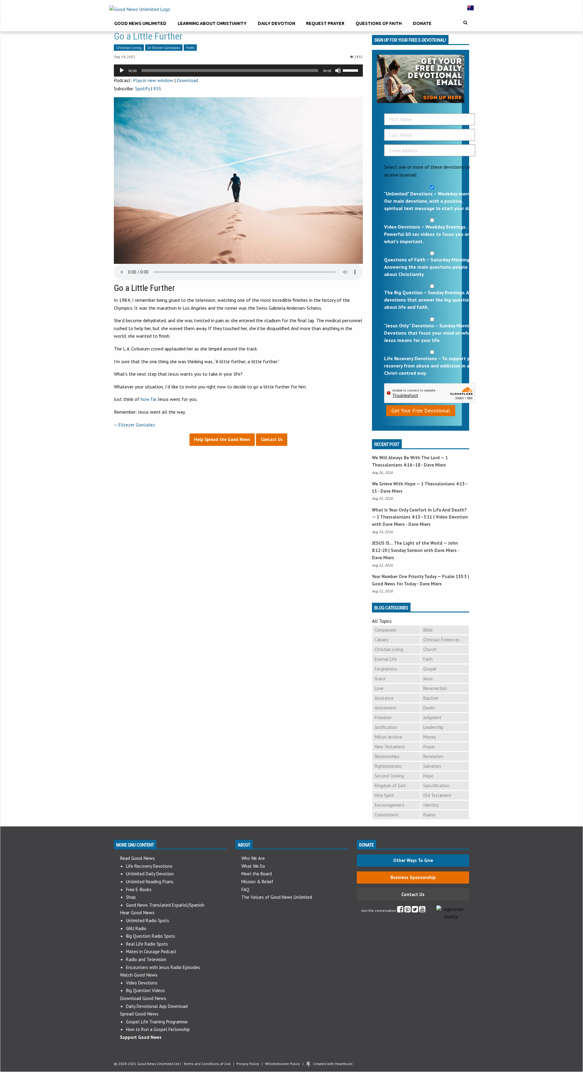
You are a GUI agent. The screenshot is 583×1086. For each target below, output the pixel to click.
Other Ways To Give (413, 860)
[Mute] (338, 70)
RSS (157, 88)
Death (429, 708)
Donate (422, 23)
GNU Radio (136, 928)
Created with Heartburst (333, 1063)
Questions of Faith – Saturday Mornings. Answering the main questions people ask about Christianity (430, 267)
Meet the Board (256, 874)
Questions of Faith (379, 23)
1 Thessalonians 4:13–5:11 (404, 517)
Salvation (432, 766)
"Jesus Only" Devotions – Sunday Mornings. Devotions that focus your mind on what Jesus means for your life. (431, 332)
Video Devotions (142, 983)
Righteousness (388, 766)
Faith (190, 47)
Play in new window (153, 80)
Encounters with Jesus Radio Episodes (163, 967)
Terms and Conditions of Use (207, 1063)
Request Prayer (325, 23)
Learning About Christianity (212, 23)
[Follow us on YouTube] (422, 910)
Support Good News (141, 1037)
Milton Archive (388, 737)
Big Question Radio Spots (150, 936)
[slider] (351, 69)
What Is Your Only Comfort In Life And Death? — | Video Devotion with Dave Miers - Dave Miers (420, 517)
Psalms (429, 815)
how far (149, 399)
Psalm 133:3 (454, 576)
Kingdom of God (390, 785)
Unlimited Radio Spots (147, 920)
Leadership (433, 727)
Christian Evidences (441, 640)
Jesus (428, 678)
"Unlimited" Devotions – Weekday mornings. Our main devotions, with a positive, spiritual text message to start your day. (432, 201)
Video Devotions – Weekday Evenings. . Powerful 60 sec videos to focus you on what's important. (427, 234)
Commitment (387, 815)
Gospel (429, 669)
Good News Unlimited (140, 23)
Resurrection (435, 688)
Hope (428, 776)
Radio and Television (146, 959)
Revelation (433, 756)
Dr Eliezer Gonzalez (164, 47)
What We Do (253, 866)
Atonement (385, 708)
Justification (386, 727)
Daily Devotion (276, 23)
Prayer (429, 747)
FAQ (245, 889)
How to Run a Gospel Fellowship (158, 1029)
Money (429, 737)
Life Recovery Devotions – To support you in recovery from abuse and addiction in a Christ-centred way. (432, 365)
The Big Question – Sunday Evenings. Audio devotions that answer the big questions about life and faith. (431, 299)
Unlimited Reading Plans (149, 881)
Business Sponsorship (413, 877)
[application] (238, 70)
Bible (428, 630)
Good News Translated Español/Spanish (165, 905)
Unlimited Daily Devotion (150, 874)
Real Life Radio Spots (147, 944)
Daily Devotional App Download (157, 1006)
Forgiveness (386, 669)
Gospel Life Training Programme (157, 1022)
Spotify (142, 88)
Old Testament (437, 795)
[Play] (122, 70)
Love (379, 688)
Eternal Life (386, 659)
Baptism (430, 698)
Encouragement (389, 805)
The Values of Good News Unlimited (276, 897)
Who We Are (253, 858)
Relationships (387, 756)
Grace (380, 678)
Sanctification (436, 785)
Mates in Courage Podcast (151, 951)
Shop (131, 897)
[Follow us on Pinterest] (407, 910)
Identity (431, 805)
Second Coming (389, 776)
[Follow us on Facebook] (400, 910)
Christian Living (128, 47)
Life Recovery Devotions (149, 866)
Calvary (381, 640)
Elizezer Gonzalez (136, 425)
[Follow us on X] (415, 910)
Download (187, 80)
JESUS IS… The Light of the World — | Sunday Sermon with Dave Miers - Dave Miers (415, 550)
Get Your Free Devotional (420, 410)
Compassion (386, 630)
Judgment (432, 717)
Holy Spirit (384, 795)
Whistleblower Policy (282, 1063)
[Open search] (465, 22)
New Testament (390, 747)
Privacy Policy (248, 1063)
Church (429, 649)
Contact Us (412, 894)
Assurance (384, 698)
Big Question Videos (145, 990)
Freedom (383, 717)
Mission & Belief (257, 881)
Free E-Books (139, 889)
